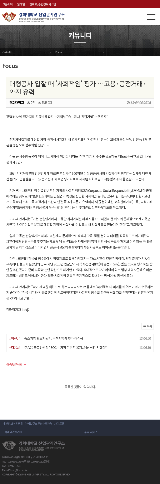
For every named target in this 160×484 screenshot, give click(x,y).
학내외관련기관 (13, 432)
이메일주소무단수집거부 (38, 423)
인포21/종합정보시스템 (42, 4)
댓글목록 (15, 365)
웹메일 (21, 4)
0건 (32, 102)
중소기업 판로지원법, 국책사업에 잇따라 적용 (53, 338)
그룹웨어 (7, 4)
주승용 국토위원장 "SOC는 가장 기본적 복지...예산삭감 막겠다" (65, 347)
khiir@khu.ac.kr (18, 470)
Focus (58, 52)
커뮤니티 (6, 52)
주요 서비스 (91, 432)
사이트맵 (59, 423)
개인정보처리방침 (13, 423)
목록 (149, 326)
